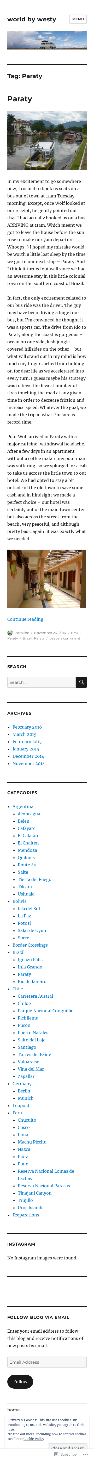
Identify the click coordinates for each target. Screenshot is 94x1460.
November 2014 (29, 763)
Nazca (24, 1149)
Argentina (23, 806)
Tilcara (25, 886)
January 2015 (26, 748)
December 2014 (28, 756)
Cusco (24, 1127)
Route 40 (27, 864)
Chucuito (27, 1120)
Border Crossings (30, 945)
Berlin (24, 1091)
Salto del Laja (31, 1039)
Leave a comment (64, 638)
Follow (20, 1381)
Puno (23, 1163)
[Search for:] (41, 682)
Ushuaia (26, 894)
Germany (22, 1083)
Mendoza (27, 850)
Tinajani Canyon (35, 1193)
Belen (24, 821)
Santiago (27, 1047)
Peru (17, 1112)
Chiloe (24, 1003)
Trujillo (25, 1200)
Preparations (26, 1214)
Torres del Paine (34, 1054)
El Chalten (28, 843)
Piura (23, 1156)
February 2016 (27, 727)
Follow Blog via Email (38, 1317)
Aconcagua (29, 813)
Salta (23, 872)
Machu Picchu (32, 1142)
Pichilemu (28, 1018)
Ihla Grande (30, 967)
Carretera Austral (35, 996)
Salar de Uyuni (33, 930)
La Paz (24, 915)
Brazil (76, 633)
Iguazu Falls (30, 959)
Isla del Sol (29, 908)
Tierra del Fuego (34, 879)
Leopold (21, 1105)
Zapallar (26, 1076)
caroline (22, 633)
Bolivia (20, 901)
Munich (26, 1098)
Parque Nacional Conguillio (46, 1010)
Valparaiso (28, 1061)
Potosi (24, 923)
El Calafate (28, 835)
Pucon (24, 1025)
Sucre (23, 937)
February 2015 (27, 741)
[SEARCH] (81, 682)
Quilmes (26, 857)
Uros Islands (30, 1207)
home (13, 1409)
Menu (78, 19)
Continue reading (25, 619)
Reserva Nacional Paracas (44, 1185)
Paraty (19, 98)
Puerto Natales (33, 1032)
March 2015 (25, 734)
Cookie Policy (34, 1439)
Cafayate (27, 828)
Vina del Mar (31, 1069)
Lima (23, 1134)
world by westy (31, 19)
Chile (18, 988)
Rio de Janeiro (32, 981)
